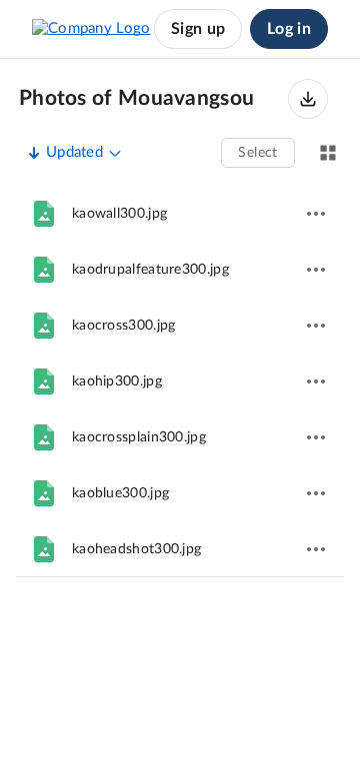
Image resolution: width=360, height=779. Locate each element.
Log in (289, 29)
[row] (180, 214)
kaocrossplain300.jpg (139, 437)
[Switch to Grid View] (328, 153)
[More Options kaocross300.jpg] (316, 326)
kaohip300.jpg (117, 382)
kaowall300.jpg (119, 214)
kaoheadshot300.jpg (136, 549)
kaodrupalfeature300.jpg (150, 270)
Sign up (198, 29)
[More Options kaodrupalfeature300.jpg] (316, 270)
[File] (44, 214)
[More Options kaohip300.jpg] (316, 381)
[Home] (91, 29)
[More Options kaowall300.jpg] (316, 214)
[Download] (308, 99)
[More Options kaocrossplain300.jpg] (316, 437)
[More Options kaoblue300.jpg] (316, 493)
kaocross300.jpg (124, 326)
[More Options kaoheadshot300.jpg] (316, 549)
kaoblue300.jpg (120, 493)
